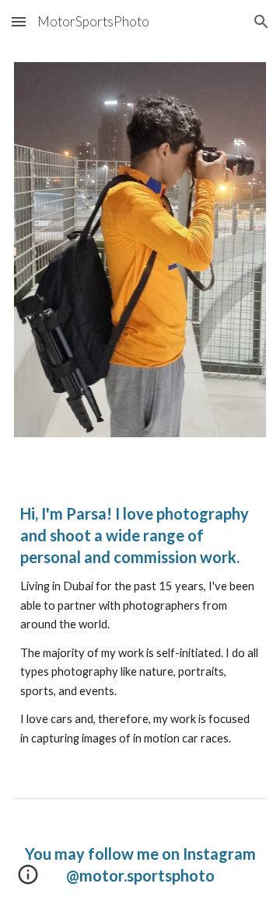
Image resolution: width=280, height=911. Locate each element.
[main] (140, 625)
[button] (18, 21)
